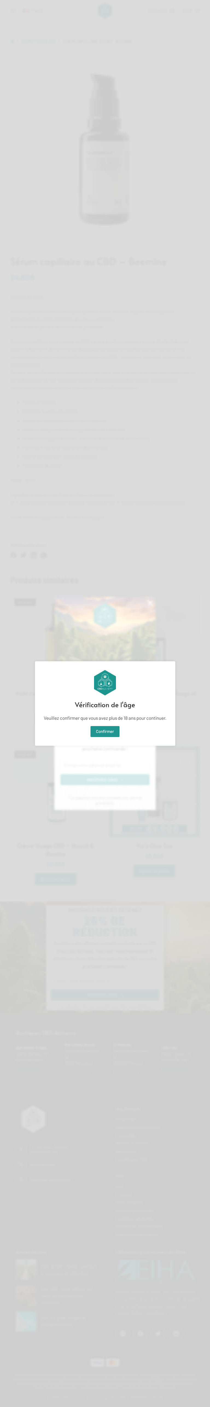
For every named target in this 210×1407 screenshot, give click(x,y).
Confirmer (105, 731)
